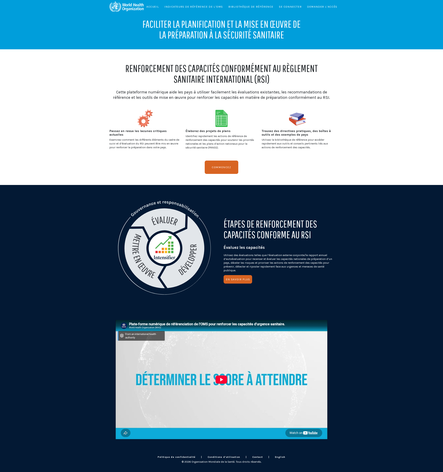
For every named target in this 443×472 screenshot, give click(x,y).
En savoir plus (238, 279)
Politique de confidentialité (176, 457)
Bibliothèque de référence (250, 6)
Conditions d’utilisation (224, 457)
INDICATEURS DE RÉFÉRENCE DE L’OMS (193, 6)
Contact (257, 457)
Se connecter (290, 6)
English (280, 457)
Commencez (221, 167)
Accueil (152, 6)
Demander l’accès (322, 6)
